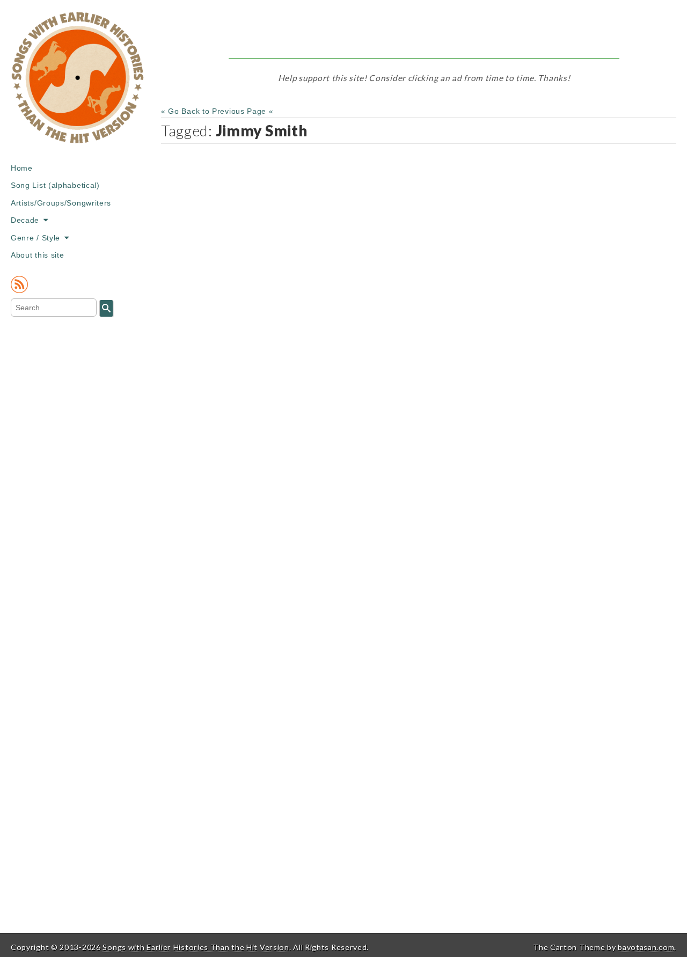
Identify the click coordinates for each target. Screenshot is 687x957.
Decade (25, 220)
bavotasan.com (646, 947)
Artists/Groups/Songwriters (61, 203)
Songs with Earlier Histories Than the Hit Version (196, 947)
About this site (37, 255)
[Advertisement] (424, 35)
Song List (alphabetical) (55, 185)
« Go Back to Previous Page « (217, 111)
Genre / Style (35, 237)
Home (22, 168)
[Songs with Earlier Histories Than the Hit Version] (78, 85)
